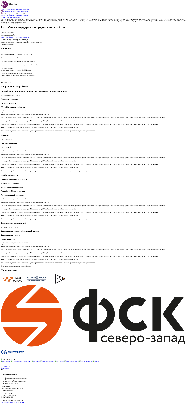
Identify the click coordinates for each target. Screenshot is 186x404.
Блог (13, 9)
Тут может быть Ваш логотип (6, 367)
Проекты (9, 9)
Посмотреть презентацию (21, 37)
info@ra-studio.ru (8, 11)
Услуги (3, 9)
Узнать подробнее (7, 37)
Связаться (16, 17)
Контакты (25, 9)
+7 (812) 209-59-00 (22, 11)
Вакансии (19, 9)
